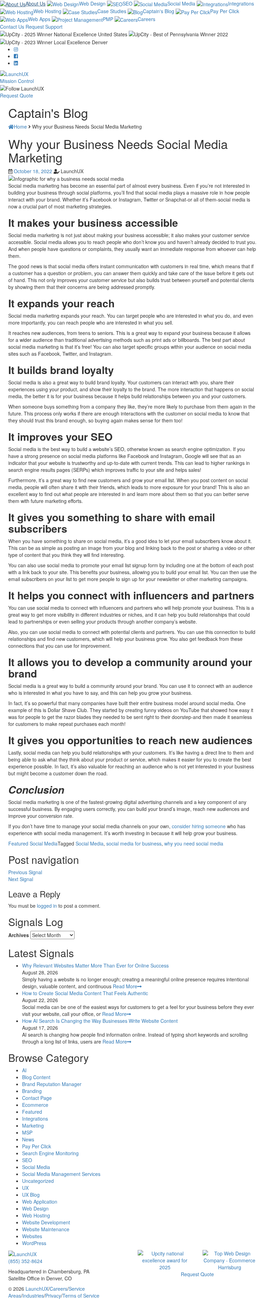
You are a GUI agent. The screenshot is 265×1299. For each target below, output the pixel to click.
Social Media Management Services (61, 1173)
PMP (108, 19)
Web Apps (39, 19)
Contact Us (12, 26)
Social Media (181, 3)
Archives (18, 935)
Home (20, 126)
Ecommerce (35, 1104)
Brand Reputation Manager (51, 1084)
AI (24, 1070)
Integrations (241, 3)
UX (25, 1187)
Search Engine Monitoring (50, 1153)
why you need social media (193, 843)
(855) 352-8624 (25, 1261)
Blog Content (36, 1077)
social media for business (133, 843)
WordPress (34, 1243)
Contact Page (37, 1097)
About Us (36, 3)
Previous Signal (25, 872)
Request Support (44, 26)
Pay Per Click (224, 11)
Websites (32, 1236)
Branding (32, 1090)
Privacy (53, 1295)
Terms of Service (80, 1295)
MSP (27, 1132)
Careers (146, 19)
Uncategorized (38, 1180)
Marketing (33, 1125)
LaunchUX (37, 1288)
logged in (47, 905)
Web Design (92, 3)
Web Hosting (47, 11)
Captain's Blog (158, 11)
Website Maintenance (45, 1229)
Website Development (46, 1222)
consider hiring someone (199, 826)
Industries (33, 1295)
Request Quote (16, 95)
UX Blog (31, 1194)
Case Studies (111, 11)
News (28, 1139)
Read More (125, 986)
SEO (127, 3)
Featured (18, 843)
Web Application (39, 1201)
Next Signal (20, 879)
